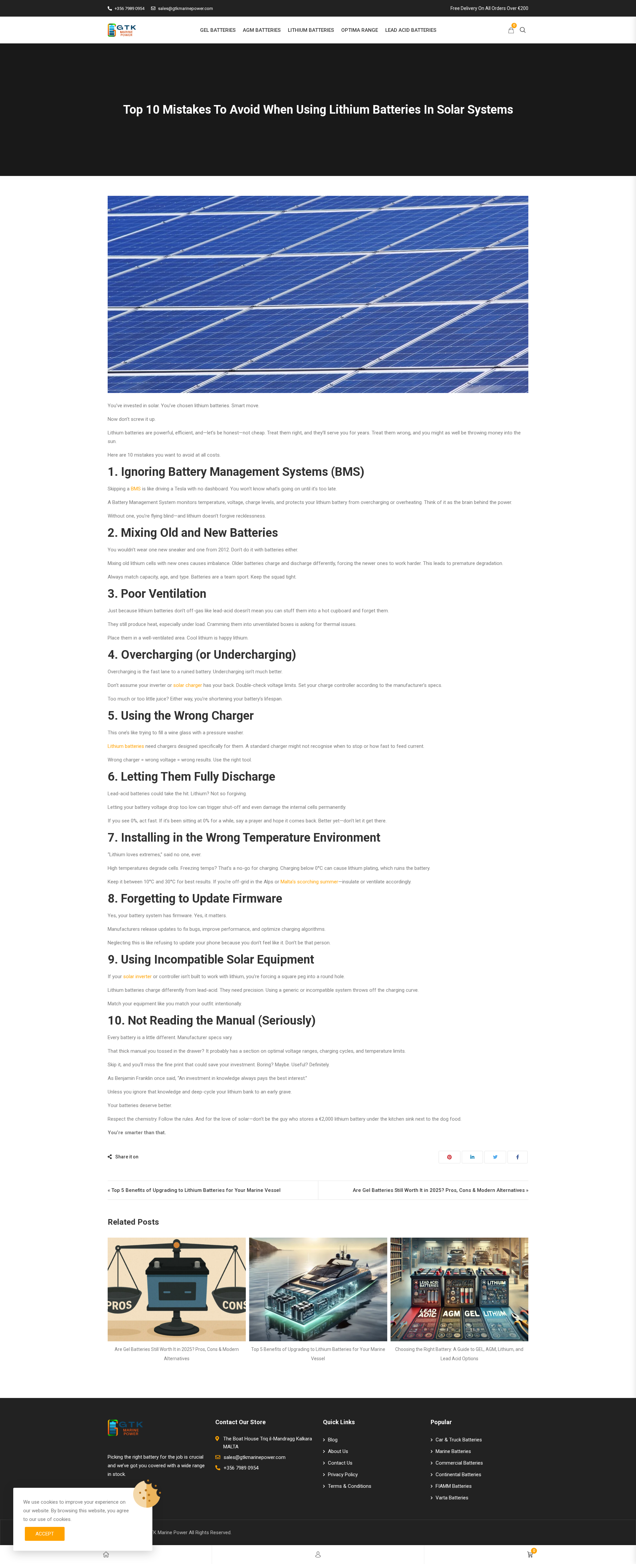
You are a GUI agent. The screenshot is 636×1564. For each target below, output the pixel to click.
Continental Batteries (458, 1475)
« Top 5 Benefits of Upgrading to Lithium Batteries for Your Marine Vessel (194, 1190)
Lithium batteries (126, 746)
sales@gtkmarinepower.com (185, 8)
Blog (333, 1440)
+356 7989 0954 (129, 8)
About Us (338, 1451)
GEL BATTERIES (218, 30)
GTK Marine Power (167, 1533)
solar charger (187, 685)
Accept (44, 1534)
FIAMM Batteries (454, 1486)
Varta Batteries (452, 1498)
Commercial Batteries (459, 1463)
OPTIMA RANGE (359, 30)
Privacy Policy (343, 1475)
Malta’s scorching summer (309, 882)
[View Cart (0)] (511, 31)
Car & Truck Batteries (459, 1440)
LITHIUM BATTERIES (311, 30)
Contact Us (340, 1463)
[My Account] (318, 1554)
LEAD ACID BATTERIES (410, 30)
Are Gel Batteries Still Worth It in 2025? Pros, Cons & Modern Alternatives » (440, 1190)
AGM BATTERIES (262, 30)
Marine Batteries (453, 1451)
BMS (136, 489)
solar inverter (137, 976)
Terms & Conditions (349, 1486)
